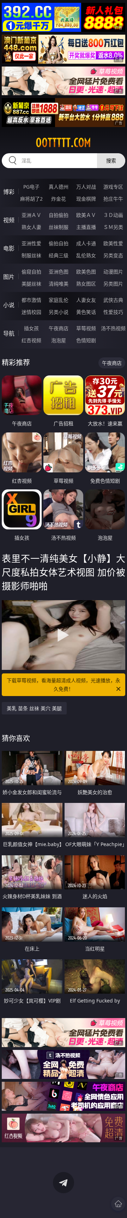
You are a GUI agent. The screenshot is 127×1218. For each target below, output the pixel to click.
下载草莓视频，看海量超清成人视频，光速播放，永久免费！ (63, 684)
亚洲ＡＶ (31, 215)
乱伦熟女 (86, 255)
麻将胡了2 (31, 198)
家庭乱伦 (58, 300)
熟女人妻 (31, 227)
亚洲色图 (58, 271)
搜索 (111, 160)
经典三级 (58, 255)
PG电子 (31, 186)
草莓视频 (86, 328)
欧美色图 (86, 271)
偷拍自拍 (58, 243)
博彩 (8, 192)
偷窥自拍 (31, 271)
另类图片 (113, 283)
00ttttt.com (63, 143)
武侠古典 (113, 300)
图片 (8, 277)
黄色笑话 (86, 312)
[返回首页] (118, 1204)
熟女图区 (86, 283)
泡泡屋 (58, 340)
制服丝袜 (31, 255)
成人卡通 (86, 243)
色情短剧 (86, 340)
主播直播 (86, 227)
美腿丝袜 (31, 283)
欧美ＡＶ (86, 215)
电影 (8, 248)
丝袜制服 (58, 227)
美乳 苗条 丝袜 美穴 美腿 (34, 708)
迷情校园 (31, 312)
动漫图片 (113, 271)
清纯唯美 (58, 283)
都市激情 (31, 300)
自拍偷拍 (58, 215)
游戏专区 (113, 186)
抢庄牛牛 (113, 198)
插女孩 (31, 328)
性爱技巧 (113, 312)
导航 (8, 333)
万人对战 (86, 186)
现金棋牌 (86, 198)
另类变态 (113, 255)
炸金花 (58, 198)
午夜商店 (58, 328)
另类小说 (58, 312)
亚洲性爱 (31, 243)
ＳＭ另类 (113, 227)
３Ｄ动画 (113, 215)
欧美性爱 (113, 243)
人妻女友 (86, 300)
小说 (8, 305)
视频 (8, 220)
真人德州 (58, 186)
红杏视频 (31, 340)
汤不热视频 (113, 328)
